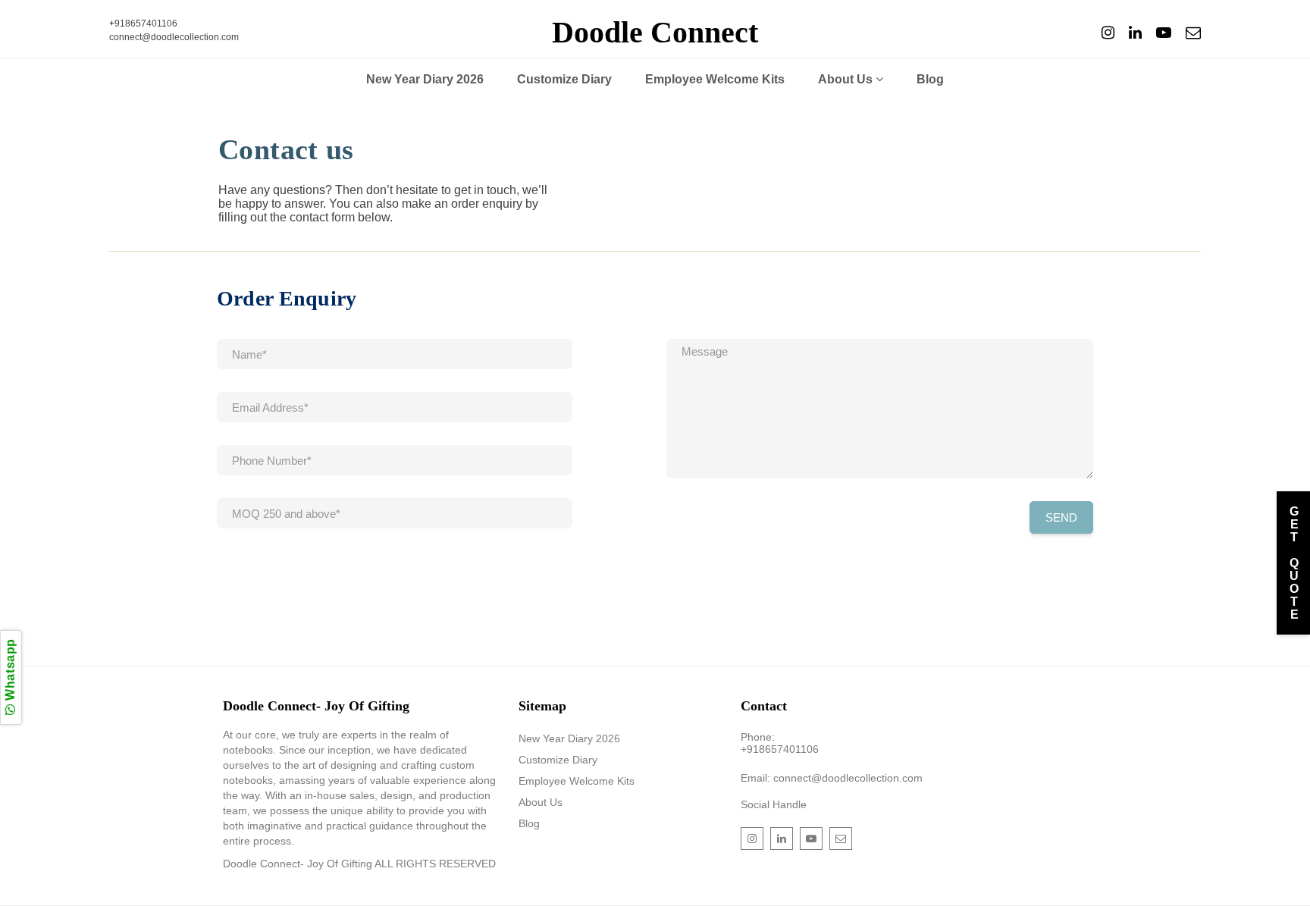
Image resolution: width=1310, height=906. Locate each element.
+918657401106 (780, 749)
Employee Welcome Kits (715, 79)
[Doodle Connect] (1108, 33)
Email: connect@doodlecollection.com (832, 778)
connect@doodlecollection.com (174, 37)
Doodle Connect (655, 32)
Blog (930, 79)
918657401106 (145, 23)
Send (1061, 517)
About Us (847, 79)
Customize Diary (564, 79)
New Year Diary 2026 (425, 79)
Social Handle (774, 804)
